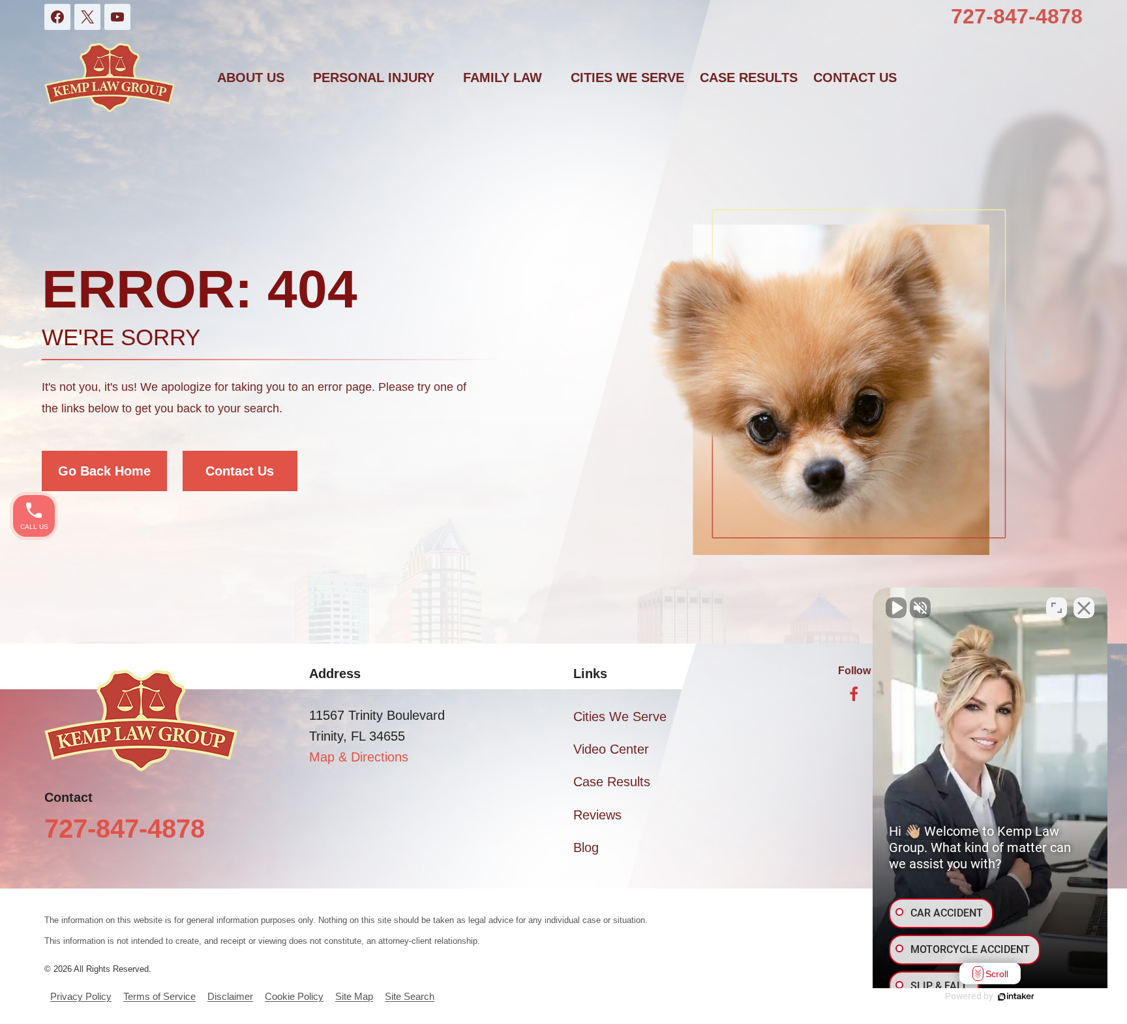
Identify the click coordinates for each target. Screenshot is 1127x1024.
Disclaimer (230, 996)
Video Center (611, 749)
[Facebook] (57, 17)
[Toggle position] (1056, 607)
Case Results (749, 77)
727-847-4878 (1017, 16)
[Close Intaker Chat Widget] (1084, 607)
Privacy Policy (81, 996)
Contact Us (239, 471)
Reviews (597, 815)
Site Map (354, 996)
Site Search (409, 996)
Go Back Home (104, 471)
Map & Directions (358, 757)
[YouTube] (117, 17)
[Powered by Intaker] (1016, 997)
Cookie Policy (294, 996)
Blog (586, 847)
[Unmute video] (896, 607)
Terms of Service (159, 996)
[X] (87, 17)
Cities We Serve (627, 77)
